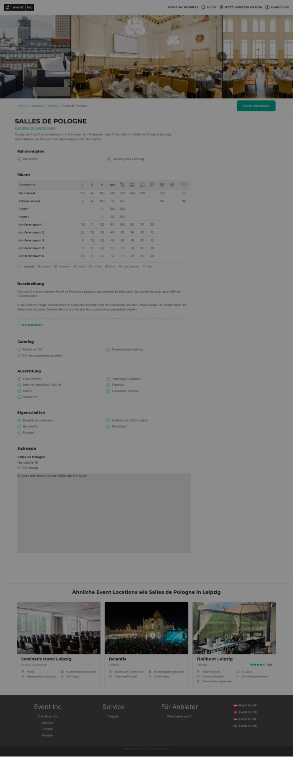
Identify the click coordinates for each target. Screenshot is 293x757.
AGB (145, 749)
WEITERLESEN (32, 324)
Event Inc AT (248, 705)
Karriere (47, 722)
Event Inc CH (248, 712)
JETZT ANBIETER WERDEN (243, 7)
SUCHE (211, 7)
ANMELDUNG (280, 7)
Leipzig (53, 106)
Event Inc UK (248, 726)
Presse (48, 729)
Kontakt (47, 735)
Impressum (132, 749)
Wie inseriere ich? (179, 716)
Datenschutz (160, 749)
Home (21, 106)
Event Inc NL (248, 719)
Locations (37, 106)
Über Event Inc (48, 716)
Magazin (113, 716)
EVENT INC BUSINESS (183, 7)
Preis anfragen (256, 106)
